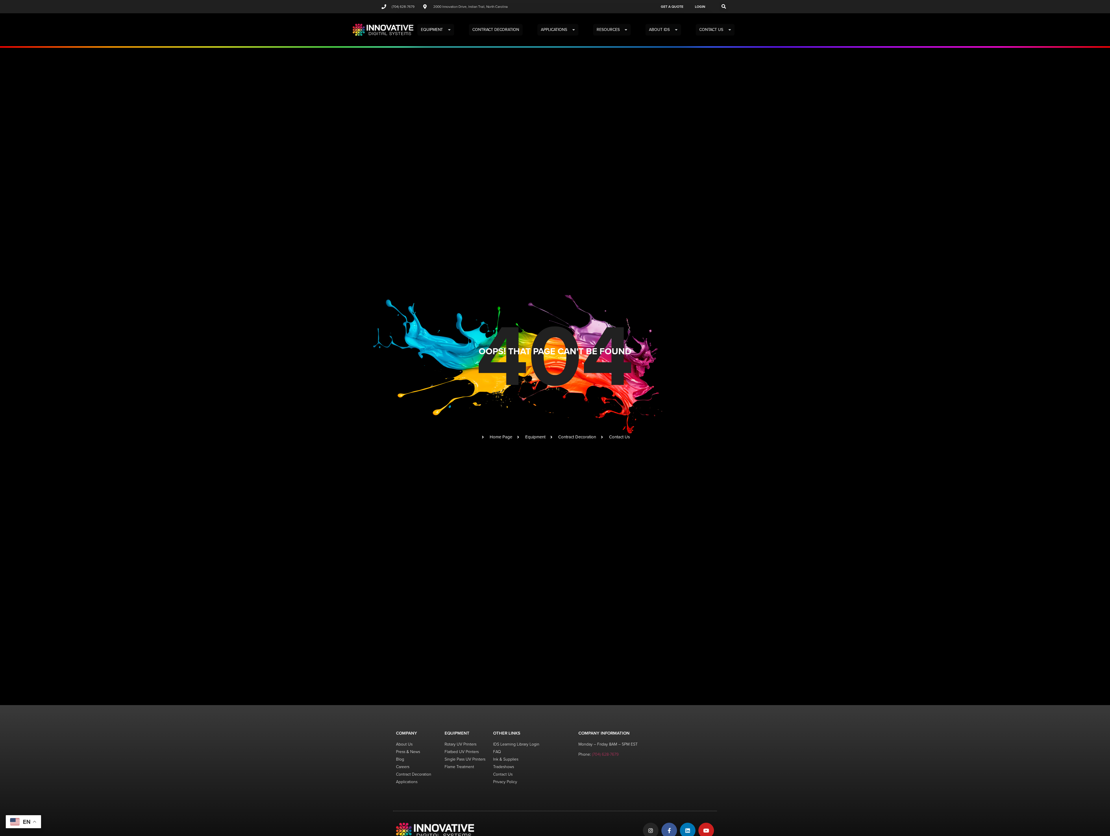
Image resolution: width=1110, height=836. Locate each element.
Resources (608, 30)
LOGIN (700, 6)
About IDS (659, 30)
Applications (554, 30)
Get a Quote (672, 6)
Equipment (432, 30)
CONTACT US (711, 30)
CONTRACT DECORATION (495, 30)
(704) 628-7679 (605, 754)
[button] (723, 6)
